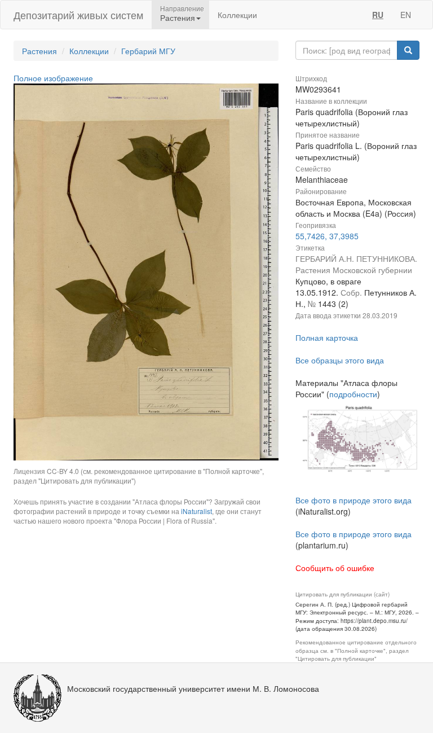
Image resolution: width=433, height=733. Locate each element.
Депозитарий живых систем (78, 14)
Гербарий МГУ (148, 50)
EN (405, 14)
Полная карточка (326, 337)
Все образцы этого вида (339, 360)
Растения (39, 50)
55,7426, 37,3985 (327, 236)
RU (377, 14)
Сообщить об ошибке (334, 567)
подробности (353, 394)
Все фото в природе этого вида (353, 500)
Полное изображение (53, 78)
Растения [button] (177, 17)
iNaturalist (196, 511)
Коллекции (237, 14)
